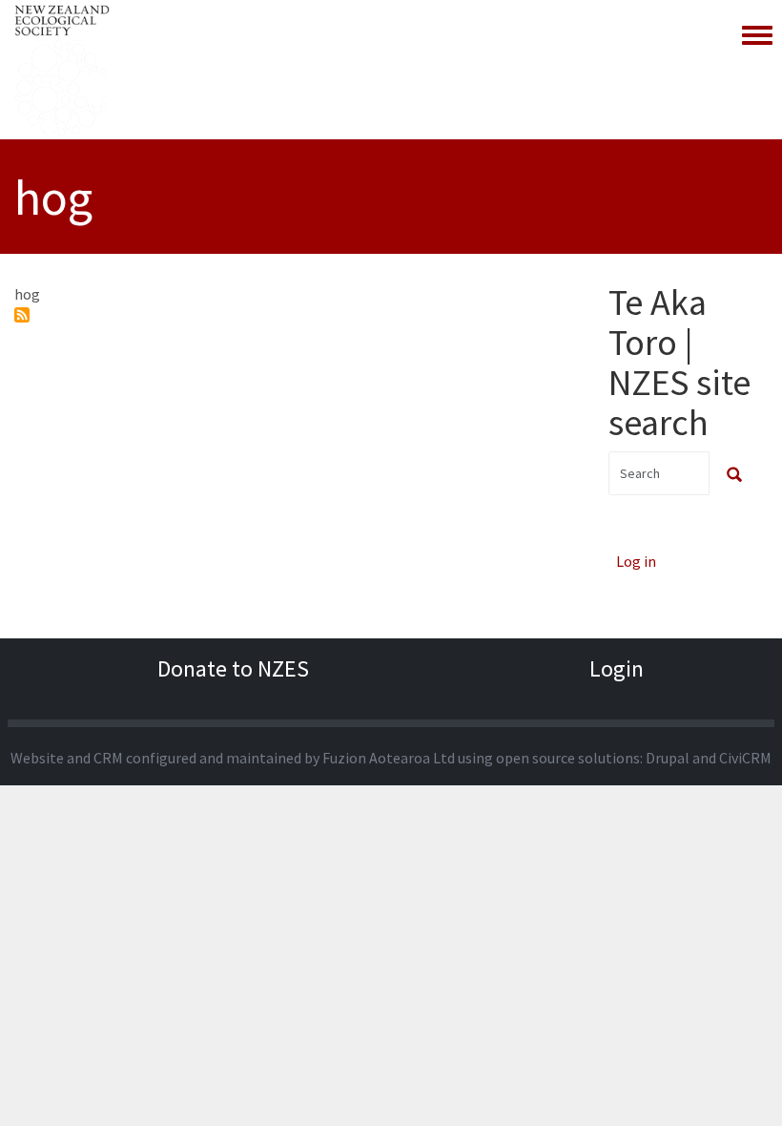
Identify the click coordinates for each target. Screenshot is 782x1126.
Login (616, 668)
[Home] (62, 69)
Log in (636, 561)
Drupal (667, 757)
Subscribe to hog (22, 315)
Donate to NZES (233, 668)
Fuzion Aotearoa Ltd (388, 757)
